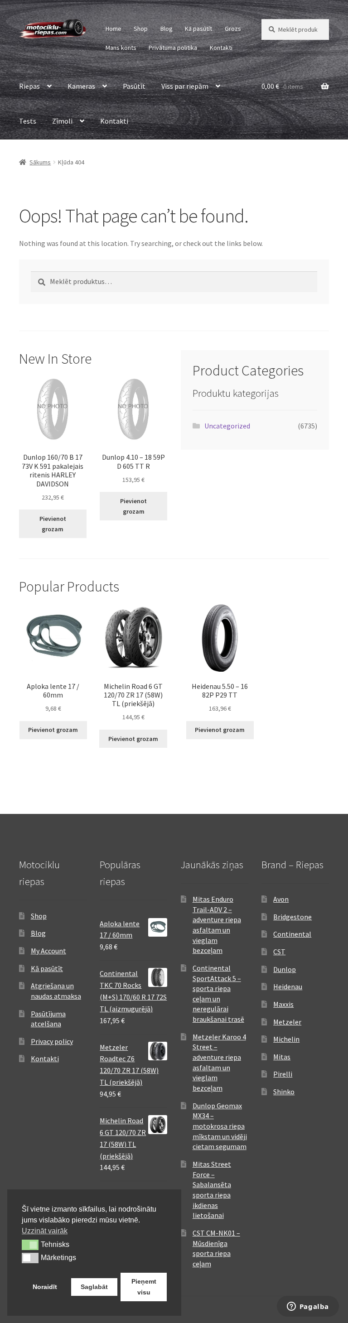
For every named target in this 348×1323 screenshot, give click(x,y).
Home (113, 28)
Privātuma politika (173, 47)
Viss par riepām (184, 86)
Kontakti (221, 47)
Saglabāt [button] (94, 1286)
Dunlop (284, 969)
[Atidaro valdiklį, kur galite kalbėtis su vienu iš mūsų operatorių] (307, 1307)
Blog (166, 28)
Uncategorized (227, 425)
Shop (141, 28)
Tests (27, 120)
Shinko (284, 1091)
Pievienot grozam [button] (52, 524)
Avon (281, 899)
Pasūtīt (134, 86)
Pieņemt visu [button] (143, 1287)
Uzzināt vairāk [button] (45, 1231)
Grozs (233, 28)
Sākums (40, 162)
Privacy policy (52, 1041)
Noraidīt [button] (45, 1286)
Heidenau (287, 986)
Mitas (281, 1056)
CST (279, 951)
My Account (48, 950)
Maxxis (283, 1004)
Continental (292, 933)
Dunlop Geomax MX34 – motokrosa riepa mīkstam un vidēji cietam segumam (220, 1126)
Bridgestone (292, 916)
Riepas (29, 86)
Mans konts (121, 47)
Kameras (81, 86)
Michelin (286, 1039)
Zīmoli (62, 120)
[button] (30, 1245)
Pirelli (282, 1073)
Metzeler (287, 1021)
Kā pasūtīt (198, 28)
